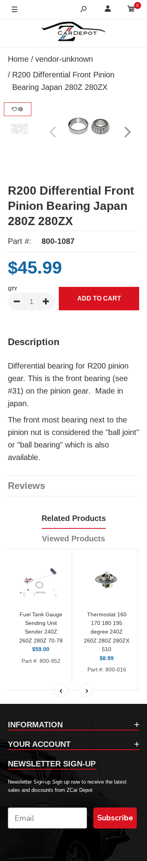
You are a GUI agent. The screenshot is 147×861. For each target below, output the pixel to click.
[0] (131, 10)
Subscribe (115, 818)
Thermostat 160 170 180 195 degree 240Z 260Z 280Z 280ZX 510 (106, 632)
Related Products (74, 518)
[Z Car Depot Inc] (73, 33)
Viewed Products (73, 538)
